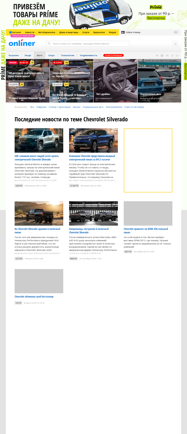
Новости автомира (134, 106)
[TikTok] (172, 55)
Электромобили (114, 106)
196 (66, 62)
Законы (76, 106)
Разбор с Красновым (59, 106)
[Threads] (177, 55)
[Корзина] (175, 44)
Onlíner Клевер (133, 32)
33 (22, 84)
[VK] (167, 55)
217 (66, 84)
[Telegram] (157, 55)
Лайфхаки (41, 106)
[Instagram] (162, 55)
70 (32, 62)
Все (32, 106)
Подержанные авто (93, 106)
